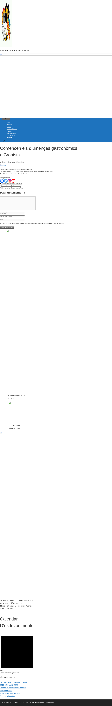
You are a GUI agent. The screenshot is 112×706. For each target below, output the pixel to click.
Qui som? (9, 124)
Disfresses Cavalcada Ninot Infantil (12, 188)
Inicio (8, 122)
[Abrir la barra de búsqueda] (3, 141)
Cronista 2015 (17, 184)
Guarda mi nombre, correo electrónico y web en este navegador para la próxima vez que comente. (34, 223)
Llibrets (9, 127)
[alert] (17, 653)
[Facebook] (2, 181)
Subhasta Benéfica (7, 696)
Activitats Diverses (7, 184)
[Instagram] (9, 181)
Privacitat (9, 137)
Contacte (9, 131)
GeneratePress (49, 702)
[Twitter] (6, 181)
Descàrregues (11, 135)
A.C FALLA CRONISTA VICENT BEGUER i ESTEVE (14, 50)
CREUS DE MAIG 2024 (9, 685)
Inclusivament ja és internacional (13, 682)
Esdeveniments (11, 133)
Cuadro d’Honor (12, 129)
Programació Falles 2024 (10, 693)
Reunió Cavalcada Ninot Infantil (11, 186)
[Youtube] (13, 181)
